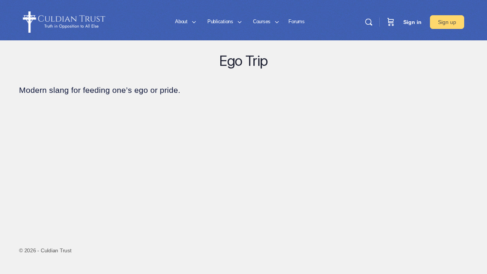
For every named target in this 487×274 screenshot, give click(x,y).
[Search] (368, 22)
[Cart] (391, 22)
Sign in (412, 22)
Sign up (447, 22)
